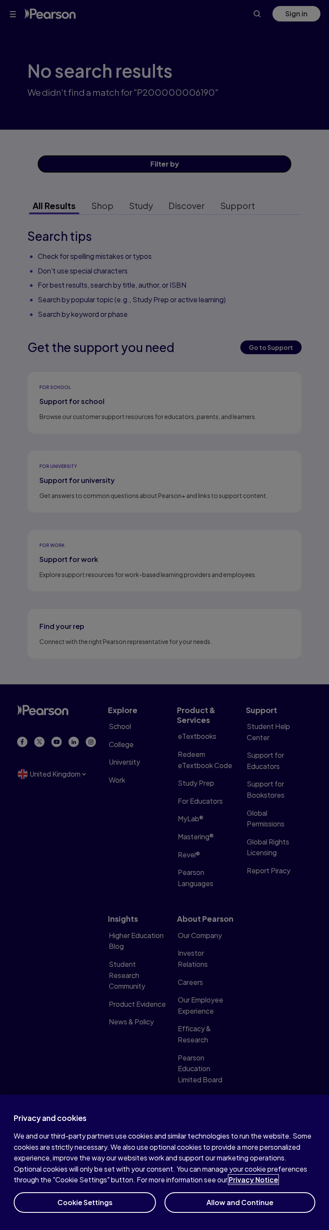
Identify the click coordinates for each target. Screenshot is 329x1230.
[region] (164, 1162)
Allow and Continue (239, 1202)
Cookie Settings (85, 1202)
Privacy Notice (253, 1179)
